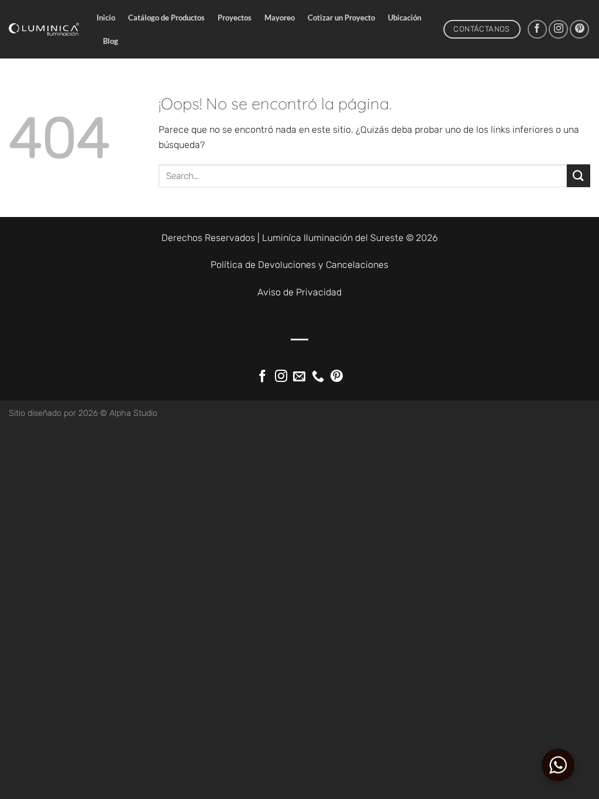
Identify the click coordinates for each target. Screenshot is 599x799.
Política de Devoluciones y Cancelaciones (299, 264)
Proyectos (235, 17)
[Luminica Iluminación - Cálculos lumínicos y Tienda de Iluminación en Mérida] (44, 29)
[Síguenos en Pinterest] (579, 29)
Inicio (106, 17)
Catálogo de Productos (166, 17)
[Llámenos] (318, 377)
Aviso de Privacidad (299, 292)
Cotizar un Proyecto (341, 17)
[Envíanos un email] (299, 377)
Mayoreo (279, 17)
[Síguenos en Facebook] (537, 29)
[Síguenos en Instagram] (558, 29)
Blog (110, 41)
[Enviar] (578, 175)
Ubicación (404, 17)
